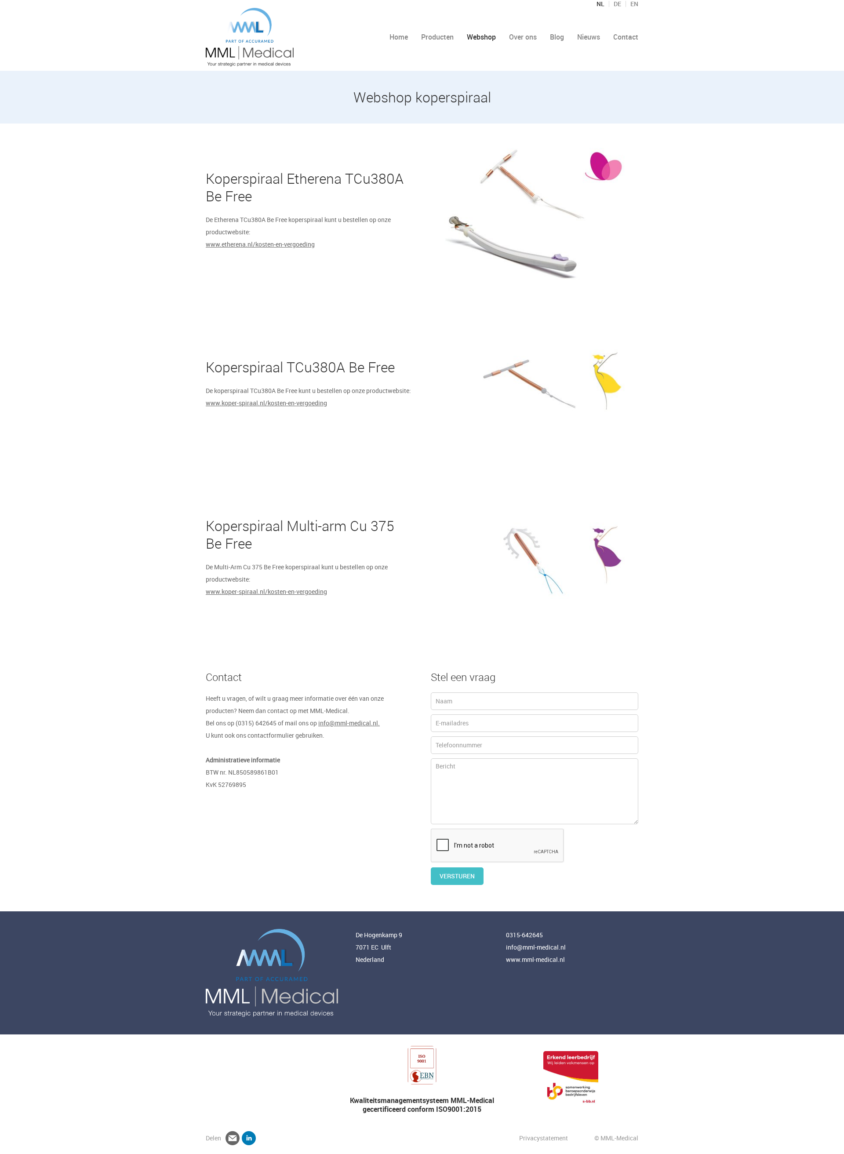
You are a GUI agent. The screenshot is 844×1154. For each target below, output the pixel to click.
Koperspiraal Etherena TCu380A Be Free (305, 187)
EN (634, 4)
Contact (625, 37)
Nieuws (588, 37)
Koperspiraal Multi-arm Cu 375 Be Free (300, 534)
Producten (437, 37)
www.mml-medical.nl (535, 959)
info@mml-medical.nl (536, 947)
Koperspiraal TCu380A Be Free (300, 366)
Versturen (457, 876)
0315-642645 (524, 935)
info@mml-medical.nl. (349, 723)
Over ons (523, 37)
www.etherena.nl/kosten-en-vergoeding (260, 244)
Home (398, 37)
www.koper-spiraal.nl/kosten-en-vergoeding (266, 403)
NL (600, 4)
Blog (557, 37)
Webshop (481, 37)
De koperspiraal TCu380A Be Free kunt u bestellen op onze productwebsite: (308, 390)
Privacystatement (544, 1138)
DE (617, 4)
